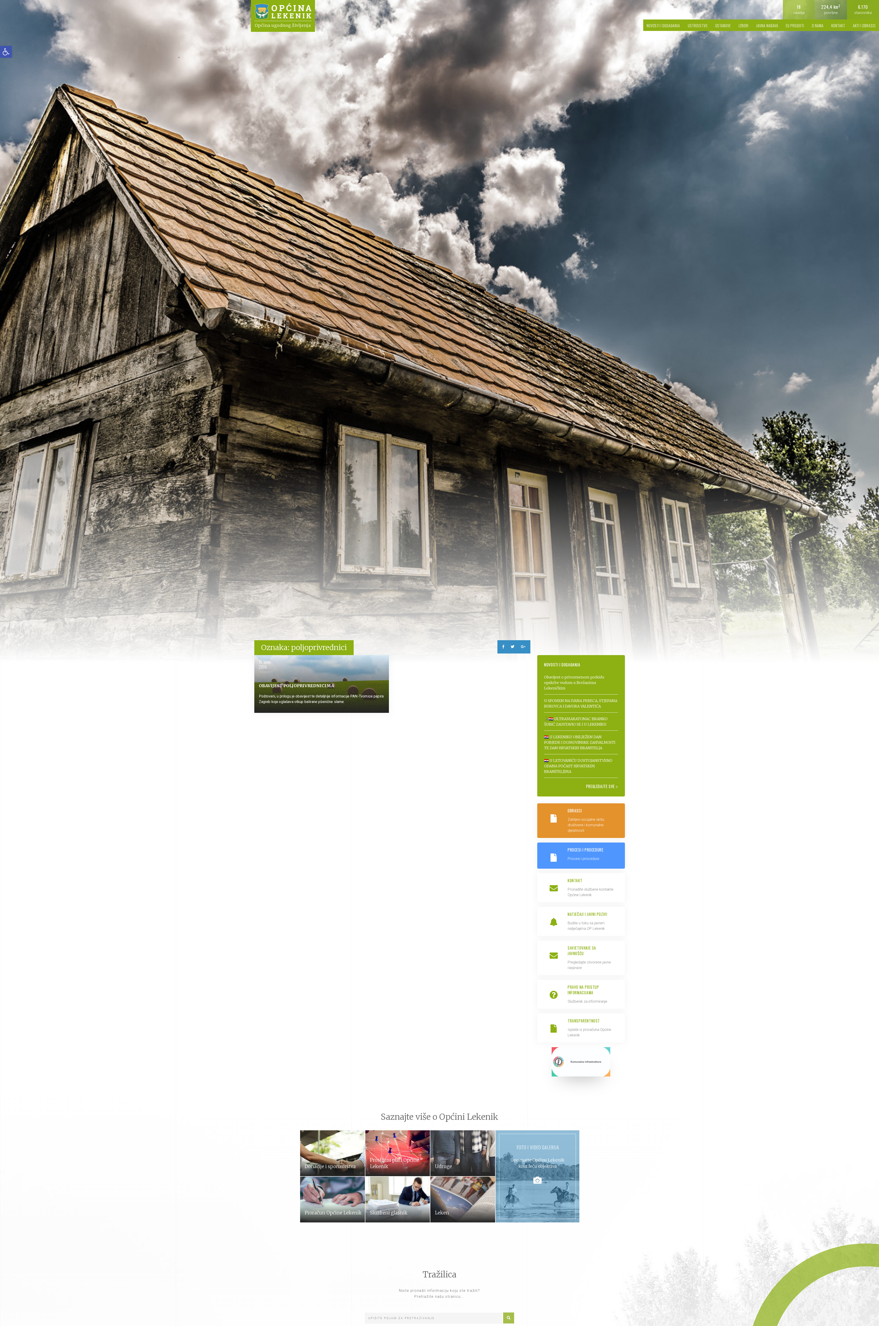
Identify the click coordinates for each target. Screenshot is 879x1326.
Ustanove (723, 25)
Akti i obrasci (864, 25)
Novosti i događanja (663, 25)
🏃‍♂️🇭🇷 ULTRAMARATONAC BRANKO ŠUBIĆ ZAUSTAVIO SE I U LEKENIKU (576, 722)
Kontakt (838, 25)
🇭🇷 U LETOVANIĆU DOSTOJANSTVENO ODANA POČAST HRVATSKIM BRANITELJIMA (578, 766)
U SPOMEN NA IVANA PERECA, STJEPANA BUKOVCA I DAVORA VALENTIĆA (580, 703)
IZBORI (744, 25)
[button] (6, 52)
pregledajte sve (601, 786)
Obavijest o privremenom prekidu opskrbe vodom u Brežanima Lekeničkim (574, 682)
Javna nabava (767, 25)
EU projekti (795, 25)
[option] (439, 331)
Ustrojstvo (698, 25)
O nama (818, 25)
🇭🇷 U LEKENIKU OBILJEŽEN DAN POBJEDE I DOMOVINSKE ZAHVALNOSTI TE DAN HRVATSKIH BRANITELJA (579, 742)
